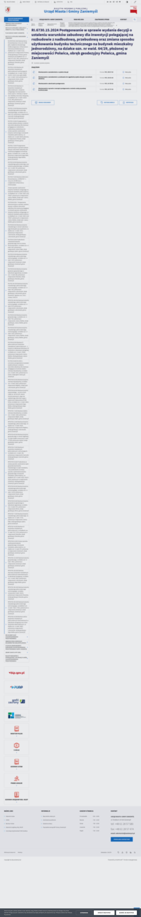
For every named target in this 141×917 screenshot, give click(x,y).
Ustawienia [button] (84, 913)
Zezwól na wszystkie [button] (126, 913)
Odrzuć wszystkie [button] (104, 913)
